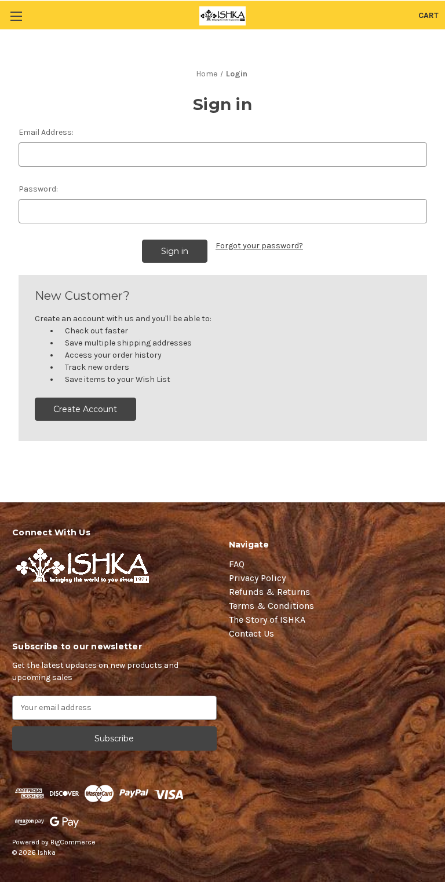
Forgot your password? (259, 246)
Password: (38, 189)
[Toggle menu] (16, 16)
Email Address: (46, 132)
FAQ (237, 563)
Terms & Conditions (271, 605)
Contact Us (251, 633)
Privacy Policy (257, 577)
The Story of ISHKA (267, 619)
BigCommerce (73, 842)
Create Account (85, 409)
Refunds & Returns (269, 591)
